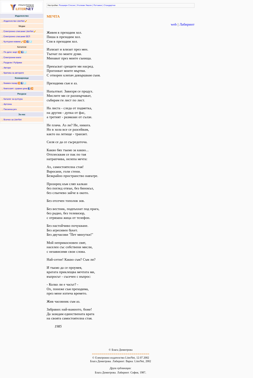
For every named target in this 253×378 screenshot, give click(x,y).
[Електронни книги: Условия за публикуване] (26, 21)
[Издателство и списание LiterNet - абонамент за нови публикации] (19, 52)
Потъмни (97, 5)
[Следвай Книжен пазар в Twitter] (25, 83)
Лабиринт (186, 24)
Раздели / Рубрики (13, 62)
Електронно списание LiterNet (18, 31)
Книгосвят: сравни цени (15, 88)
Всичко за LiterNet (13, 119)
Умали (89, 5)
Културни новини (12, 41)
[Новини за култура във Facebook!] (27, 41)
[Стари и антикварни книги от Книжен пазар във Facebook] (22, 83)
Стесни (71, 5)
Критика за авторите (14, 73)
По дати (7, 52)
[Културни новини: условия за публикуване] (22, 41)
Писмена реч (10, 109)
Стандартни (109, 5)
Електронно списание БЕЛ (17, 36)
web (174, 24)
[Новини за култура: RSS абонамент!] (25, 41)
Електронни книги (12, 57)
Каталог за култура (13, 99)
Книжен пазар (10, 83)
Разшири (63, 5)
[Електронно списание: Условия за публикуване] (35, 31)
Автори (7, 67)
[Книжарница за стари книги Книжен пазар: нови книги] (19, 83)
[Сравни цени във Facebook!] (29, 88)
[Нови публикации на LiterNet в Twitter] (25, 52)
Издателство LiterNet (14, 21)
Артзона (8, 104)
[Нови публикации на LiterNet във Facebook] (22, 52)
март (15, 52)
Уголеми (81, 5)
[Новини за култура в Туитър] (30, 41)
